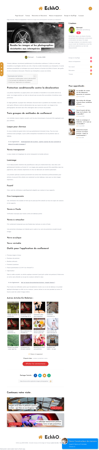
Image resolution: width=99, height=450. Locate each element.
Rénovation (72, 70)
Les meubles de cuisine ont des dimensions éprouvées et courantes (83, 92)
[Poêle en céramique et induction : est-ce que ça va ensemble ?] (72, 122)
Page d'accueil (10, 19)
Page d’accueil (19, 15)
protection (41, 358)
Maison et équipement (55, 15)
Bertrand (79, 27)
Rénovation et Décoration (39, 15)
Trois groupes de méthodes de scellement (20, 80)
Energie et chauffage (70, 15)
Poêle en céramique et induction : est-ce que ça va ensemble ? (83, 121)
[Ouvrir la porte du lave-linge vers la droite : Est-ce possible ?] (72, 112)
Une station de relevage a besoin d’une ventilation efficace (84, 102)
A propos (81, 15)
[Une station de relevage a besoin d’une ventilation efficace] (72, 102)
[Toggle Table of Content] (34, 76)
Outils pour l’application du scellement (19, 82)
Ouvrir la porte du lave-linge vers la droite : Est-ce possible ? (83, 112)
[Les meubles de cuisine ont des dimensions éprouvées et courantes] (72, 92)
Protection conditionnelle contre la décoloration (22, 78)
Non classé (72, 67)
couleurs (35, 358)
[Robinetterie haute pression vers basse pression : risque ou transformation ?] (72, 132)
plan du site (55, 443)
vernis (45, 358)
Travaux (27, 15)
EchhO (51, 8)
